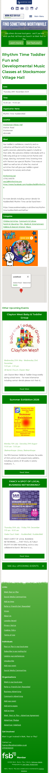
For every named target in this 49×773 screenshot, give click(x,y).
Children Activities (10, 221)
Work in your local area (13, 682)
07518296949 (7, 748)
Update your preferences (14, 656)
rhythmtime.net (9, 175)
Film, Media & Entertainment (32, 224)
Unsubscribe (9, 660)
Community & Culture (27, 221)
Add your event (10, 665)
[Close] (28, 277)
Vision (6, 611)
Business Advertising (12, 691)
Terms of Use (9, 635)
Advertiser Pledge (11, 720)
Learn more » (16, 42)
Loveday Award (10, 620)
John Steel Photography (30, 764)
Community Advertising (13, 696)
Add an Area (9, 601)
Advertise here (25, 2)
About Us (7, 615)
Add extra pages (11, 705)
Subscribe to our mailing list (15, 651)
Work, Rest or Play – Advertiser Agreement (21, 715)
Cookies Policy (10, 630)
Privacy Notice (10, 625)
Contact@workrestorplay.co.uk (14, 745)
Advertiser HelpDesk (12, 725)
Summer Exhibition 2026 (24, 399)
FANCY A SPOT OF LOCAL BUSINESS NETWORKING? (24, 483)
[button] (21, 291)
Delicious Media (36, 762)
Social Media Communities (15, 596)
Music (28, 227)
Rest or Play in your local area (16, 646)
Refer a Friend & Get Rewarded (17, 606)
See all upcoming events (25, 565)
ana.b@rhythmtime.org (12, 181)
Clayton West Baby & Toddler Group (24, 316)
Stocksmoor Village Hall (12, 124)
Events (15, 285)
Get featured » (34, 42)
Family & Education (11, 224)
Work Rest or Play (11, 592)
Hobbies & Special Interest (14, 227)
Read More (25, 389)
